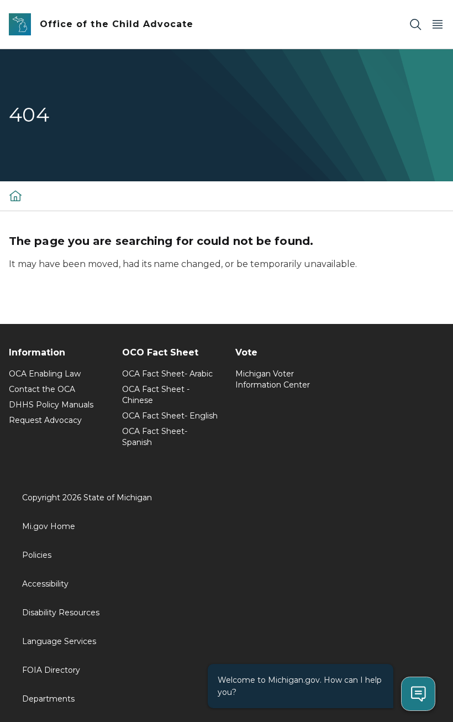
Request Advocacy (45, 420)
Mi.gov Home (48, 526)
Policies (36, 555)
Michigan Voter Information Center (272, 379)
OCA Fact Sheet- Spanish (154, 436)
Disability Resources (60, 613)
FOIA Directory (51, 670)
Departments (48, 699)
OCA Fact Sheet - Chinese (155, 394)
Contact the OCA (42, 389)
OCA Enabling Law (45, 374)
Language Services (59, 641)
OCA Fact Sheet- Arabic (167, 374)
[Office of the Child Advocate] (15, 196)
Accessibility (45, 584)
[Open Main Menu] (437, 25)
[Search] (415, 25)
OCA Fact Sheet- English (170, 416)
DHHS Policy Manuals (51, 405)
